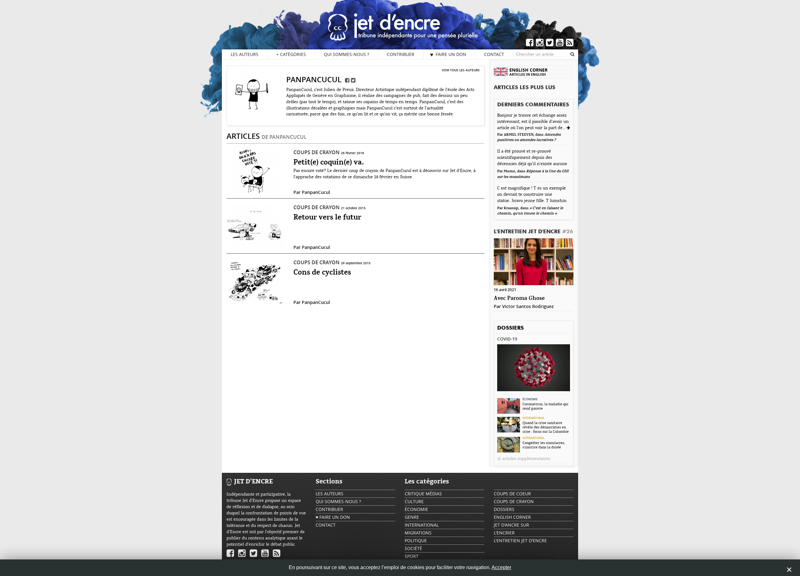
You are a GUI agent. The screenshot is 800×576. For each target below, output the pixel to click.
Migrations (418, 533)
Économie (530, 399)
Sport (411, 556)
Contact (494, 54)
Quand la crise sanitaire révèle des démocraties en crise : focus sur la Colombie (545, 427)
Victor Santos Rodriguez (528, 306)
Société (413, 548)
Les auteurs (244, 54)
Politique (416, 540)
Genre (412, 517)
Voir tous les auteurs (461, 70)
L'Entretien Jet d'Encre (533, 232)
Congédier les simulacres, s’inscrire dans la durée (543, 445)
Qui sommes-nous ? (346, 54)
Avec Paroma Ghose (519, 298)
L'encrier (504, 533)
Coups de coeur (512, 494)
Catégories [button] (291, 54)
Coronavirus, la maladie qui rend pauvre (545, 406)
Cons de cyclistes (322, 272)
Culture (414, 501)
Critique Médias (423, 494)
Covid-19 (507, 339)
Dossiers (510, 328)
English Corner (512, 517)
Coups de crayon (316, 152)
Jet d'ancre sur (511, 525)
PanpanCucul (316, 192)
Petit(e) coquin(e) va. (328, 162)
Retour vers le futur (327, 217)
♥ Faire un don (448, 54)
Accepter (501, 567)
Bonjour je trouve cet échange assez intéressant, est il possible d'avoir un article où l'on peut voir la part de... (533, 121)
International (533, 418)
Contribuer (400, 54)
